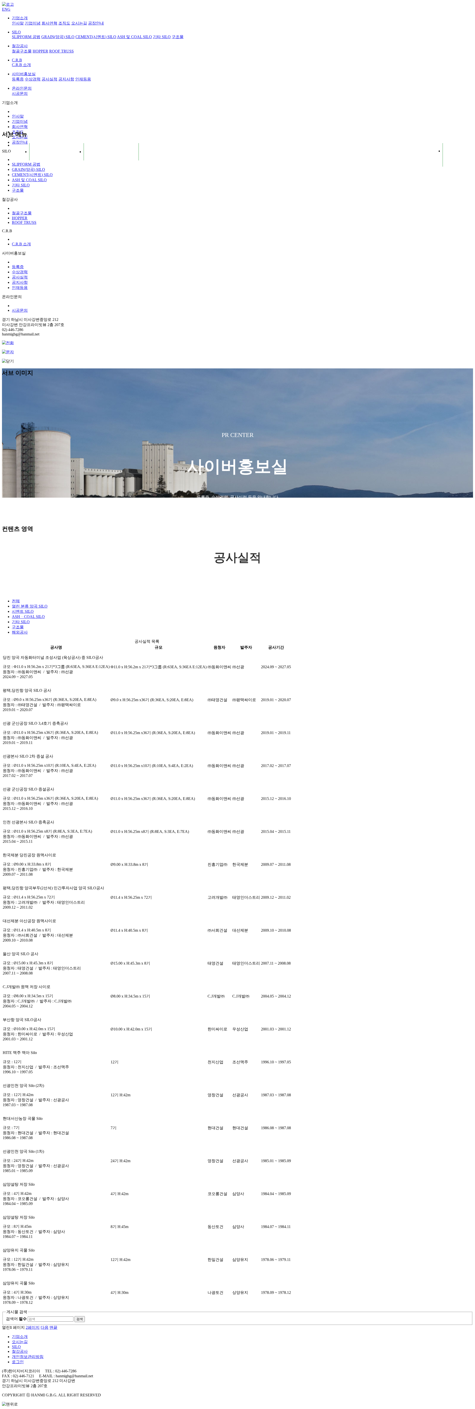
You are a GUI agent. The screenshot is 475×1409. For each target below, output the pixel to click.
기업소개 (20, 18)
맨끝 (53, 1327)
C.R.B (17, 60)
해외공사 (20, 632)
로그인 (18, 1362)
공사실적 (49, 79)
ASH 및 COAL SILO (134, 37)
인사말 (18, 23)
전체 (16, 601)
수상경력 (33, 79)
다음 (44, 1327)
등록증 (18, 79)
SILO (16, 32)
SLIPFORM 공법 (26, 37)
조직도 (64, 23)
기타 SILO (162, 37)
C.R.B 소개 (21, 65)
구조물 (178, 37)
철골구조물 (22, 51)
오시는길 (79, 23)
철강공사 (20, 46)
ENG (6, 9)
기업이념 (33, 23)
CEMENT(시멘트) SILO (95, 37)
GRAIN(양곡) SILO (57, 37)
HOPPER (40, 51)
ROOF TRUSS (61, 51)
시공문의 (20, 93)
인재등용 (83, 79)
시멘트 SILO (23, 611)
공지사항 (66, 79)
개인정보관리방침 (28, 1357)
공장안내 (96, 23)
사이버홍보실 (24, 74)
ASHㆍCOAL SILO (28, 617)
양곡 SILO (30, 606)
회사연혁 (49, 23)
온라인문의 (22, 88)
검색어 (16, 1319)
